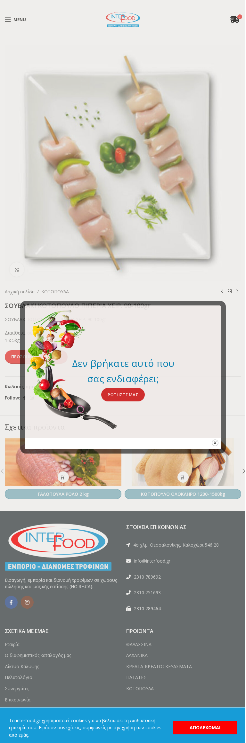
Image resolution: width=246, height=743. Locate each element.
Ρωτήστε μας (123, 395)
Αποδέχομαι (205, 727)
